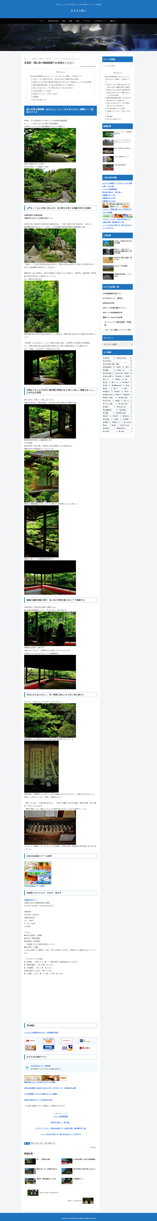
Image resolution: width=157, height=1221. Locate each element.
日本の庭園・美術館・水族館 (40, 1143)
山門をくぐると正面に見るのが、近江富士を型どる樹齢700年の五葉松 (56, 79)
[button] (131, 66)
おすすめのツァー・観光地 (112, 298)
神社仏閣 (52, 1143)
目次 (58, 72)
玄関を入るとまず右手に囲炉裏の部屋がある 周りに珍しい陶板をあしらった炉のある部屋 (62, 82)
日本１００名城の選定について (114, 308)
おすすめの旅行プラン (40, 100)
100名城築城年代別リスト (112, 293)
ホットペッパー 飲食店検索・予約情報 (117, 323)
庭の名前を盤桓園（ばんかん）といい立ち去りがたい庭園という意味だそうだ (56, 76)
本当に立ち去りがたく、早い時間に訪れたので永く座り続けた (53, 88)
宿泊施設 (36, 97)
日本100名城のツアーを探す (42, 91)
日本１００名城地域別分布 (112, 312)
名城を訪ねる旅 (108, 303)
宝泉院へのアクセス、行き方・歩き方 (45, 94)
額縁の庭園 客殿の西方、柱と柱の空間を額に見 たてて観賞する (53, 85)
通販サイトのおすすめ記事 (112, 317)
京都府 (28, 1143)
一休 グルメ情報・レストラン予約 (117, 330)
